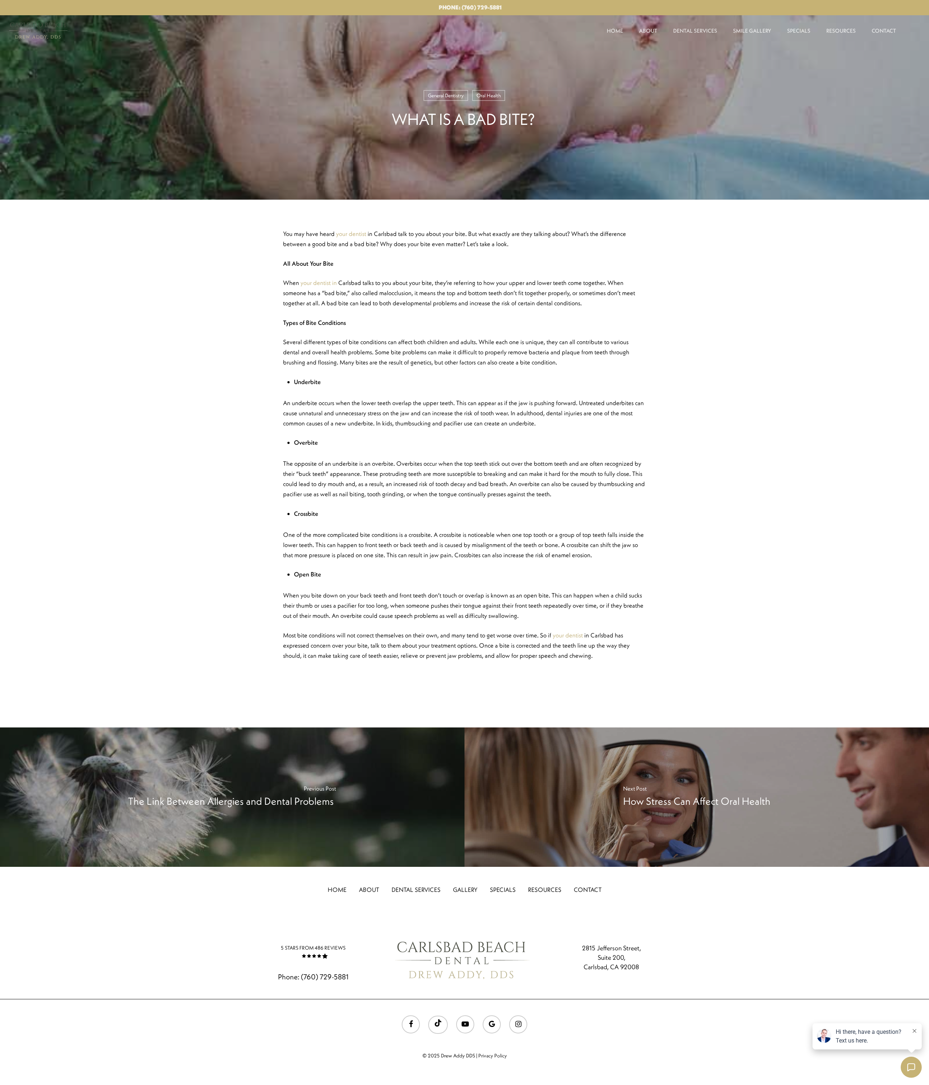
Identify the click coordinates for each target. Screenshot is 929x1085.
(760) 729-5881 (324, 976)
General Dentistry (446, 95)
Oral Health (488, 95)
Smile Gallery (752, 30)
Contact (884, 30)
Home (615, 30)
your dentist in (319, 283)
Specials (798, 30)
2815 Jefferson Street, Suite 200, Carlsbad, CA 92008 (611, 957)
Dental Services (695, 30)
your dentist (351, 234)
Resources (841, 30)
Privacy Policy (492, 1055)
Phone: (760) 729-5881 (470, 7)
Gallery (465, 890)
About (648, 30)
